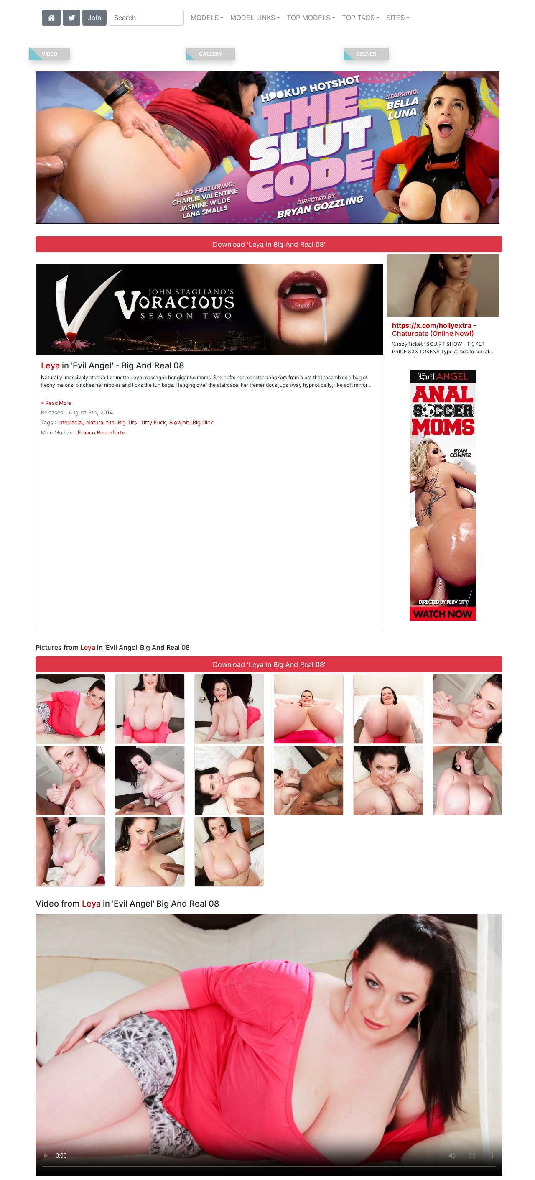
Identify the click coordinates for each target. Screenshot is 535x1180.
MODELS (205, 17)
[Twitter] (71, 17)
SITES (395, 17)
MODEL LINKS (252, 17)
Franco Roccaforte (101, 432)
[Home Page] (51, 17)
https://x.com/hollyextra (431, 325)
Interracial (70, 422)
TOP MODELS (308, 17)
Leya (50, 365)
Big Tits (127, 422)
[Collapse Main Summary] (56, 403)
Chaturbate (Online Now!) (433, 333)
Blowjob (179, 422)
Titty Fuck (153, 422)
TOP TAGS (358, 17)
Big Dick (203, 422)
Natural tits (100, 422)
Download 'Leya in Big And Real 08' (269, 244)
